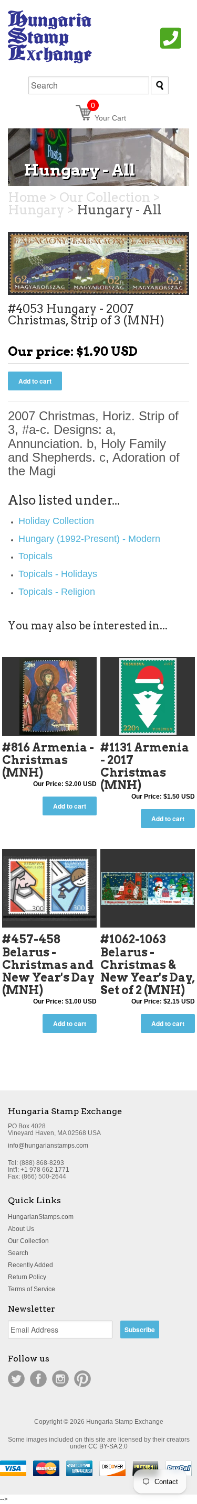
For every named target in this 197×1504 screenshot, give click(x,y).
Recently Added (30, 1265)
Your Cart (108, 118)
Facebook (38, 1378)
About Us (21, 1229)
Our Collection (28, 1241)
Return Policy (27, 1277)
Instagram (60, 1378)
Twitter (16, 1378)
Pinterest (82, 1378)
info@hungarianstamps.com (48, 1145)
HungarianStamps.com (41, 1216)
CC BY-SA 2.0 (108, 1446)
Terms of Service (31, 1289)
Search (18, 1253)
